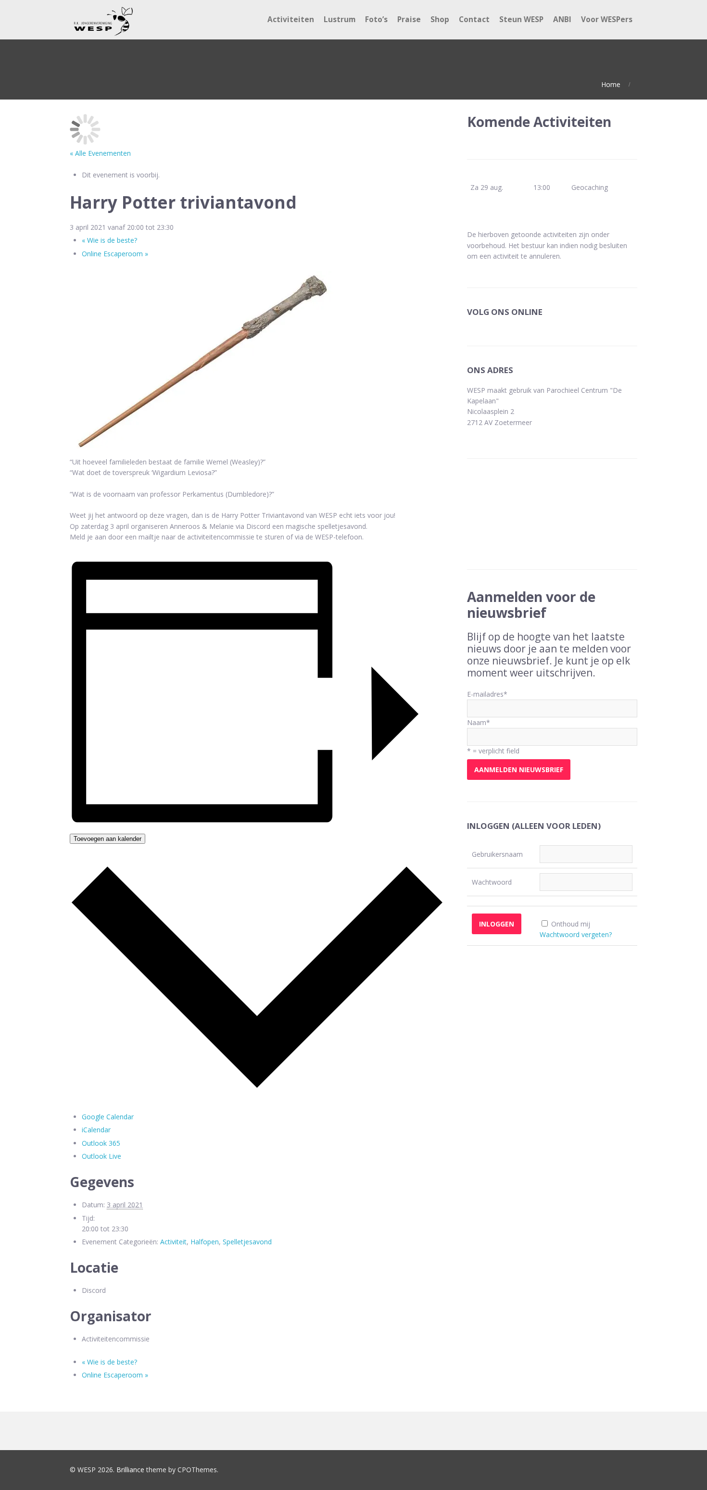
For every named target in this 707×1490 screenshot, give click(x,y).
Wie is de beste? (109, 240)
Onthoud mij (570, 923)
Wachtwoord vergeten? (576, 934)
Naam (478, 722)
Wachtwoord (492, 882)
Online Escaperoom (115, 253)
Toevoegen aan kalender (107, 838)
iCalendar (96, 1129)
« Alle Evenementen (100, 153)
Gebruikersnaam (497, 854)
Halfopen (204, 1241)
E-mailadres (487, 694)
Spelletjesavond (247, 1241)
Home (610, 84)
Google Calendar (108, 1116)
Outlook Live (101, 1156)
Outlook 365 (101, 1143)
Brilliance (130, 1469)
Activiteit (173, 1241)
